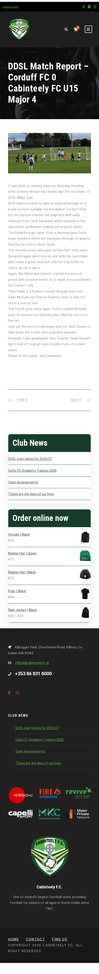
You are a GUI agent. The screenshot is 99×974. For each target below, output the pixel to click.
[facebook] (84, 6)
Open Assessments (23, 482)
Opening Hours (10, 7)
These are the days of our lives (31, 494)
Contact (35, 939)
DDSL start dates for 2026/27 (30, 459)
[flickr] (89, 6)
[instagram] (95, 6)
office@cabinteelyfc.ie (32, 663)
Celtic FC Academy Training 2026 (32, 470)
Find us (59, 939)
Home (13, 939)
